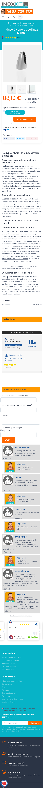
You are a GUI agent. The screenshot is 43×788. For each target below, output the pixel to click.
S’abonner (35, 723)
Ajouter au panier (26, 119)
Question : (6, 415)
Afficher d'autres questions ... (21, 616)
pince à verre (29, 251)
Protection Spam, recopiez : (12, 428)
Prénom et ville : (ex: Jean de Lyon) (15, 395)
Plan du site (6, 696)
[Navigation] (3, 17)
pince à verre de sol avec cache (15, 259)
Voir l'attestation (13, 345)
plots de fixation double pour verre (16, 268)
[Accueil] (9, 23)
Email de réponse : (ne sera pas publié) (17, 405)
